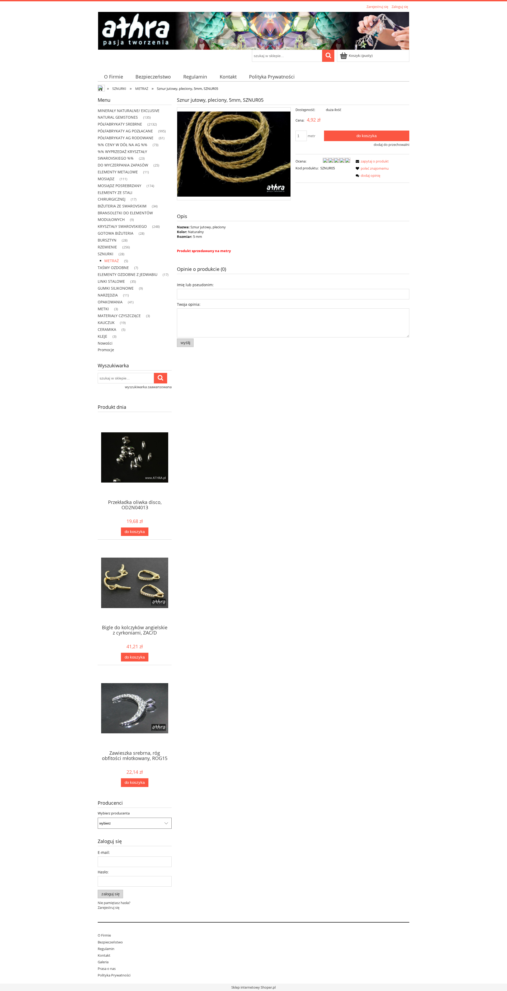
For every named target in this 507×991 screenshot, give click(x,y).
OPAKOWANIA (110, 301)
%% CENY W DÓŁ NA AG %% (122, 144)
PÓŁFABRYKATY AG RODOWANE (125, 137)
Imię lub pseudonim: (195, 284)
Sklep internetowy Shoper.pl (253, 987)
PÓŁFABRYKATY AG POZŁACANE (125, 130)
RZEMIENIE (107, 246)
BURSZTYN (107, 240)
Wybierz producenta (114, 813)
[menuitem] (113, 76)
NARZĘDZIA (108, 295)
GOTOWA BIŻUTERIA (115, 233)
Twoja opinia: (188, 304)
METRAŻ (111, 260)
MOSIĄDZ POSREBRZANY (119, 185)
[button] (371, 161)
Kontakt (104, 955)
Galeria (103, 962)
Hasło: (103, 871)
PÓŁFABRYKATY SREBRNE (120, 124)
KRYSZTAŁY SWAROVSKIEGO (122, 226)
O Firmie (104, 935)
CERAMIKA (107, 329)
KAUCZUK (106, 322)
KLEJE (102, 336)
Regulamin (106, 948)
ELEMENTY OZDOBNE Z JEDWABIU (127, 274)
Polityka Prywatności (114, 975)
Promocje (106, 349)
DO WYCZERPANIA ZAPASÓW (123, 165)
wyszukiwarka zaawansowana (148, 387)
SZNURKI (105, 253)
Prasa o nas (107, 968)
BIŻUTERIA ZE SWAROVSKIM (122, 206)
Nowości (105, 343)
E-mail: (104, 852)
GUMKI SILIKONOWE (116, 288)
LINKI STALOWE (111, 281)
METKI (103, 308)
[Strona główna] (253, 30)
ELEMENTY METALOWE (118, 171)
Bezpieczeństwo (110, 942)
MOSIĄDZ (106, 178)
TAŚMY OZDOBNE (113, 267)
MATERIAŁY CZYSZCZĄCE (119, 315)
